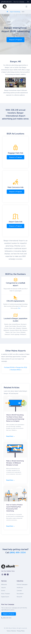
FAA (19, 308)
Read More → (10, 436)
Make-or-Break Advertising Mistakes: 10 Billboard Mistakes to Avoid (15, 463)
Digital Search (5, 597)
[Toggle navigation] (26, 6)
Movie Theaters (5, 593)
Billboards (4, 584)
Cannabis (19, 590)
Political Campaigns (22, 584)
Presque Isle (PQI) (21, 367)
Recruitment (20, 593)
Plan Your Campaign (19, 2)
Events (3, 590)
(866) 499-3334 (7, 2)
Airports (3, 587)
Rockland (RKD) (15, 370)
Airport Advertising (15, 12)
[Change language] (28, 2)
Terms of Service (11, 631)
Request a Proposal (15, 40)
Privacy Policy (20, 631)
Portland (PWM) (9, 367)
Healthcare (20, 587)
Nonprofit (19, 597)
